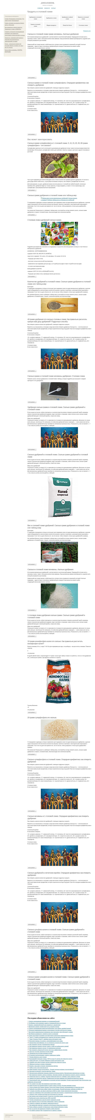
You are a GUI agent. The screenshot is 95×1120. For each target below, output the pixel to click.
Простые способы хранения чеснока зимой (41, 1051)
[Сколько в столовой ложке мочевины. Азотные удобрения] (59, 596)
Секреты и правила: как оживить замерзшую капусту (43, 1103)
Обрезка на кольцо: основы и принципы (40, 1064)
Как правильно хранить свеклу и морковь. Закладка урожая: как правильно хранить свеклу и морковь (57, 1075)
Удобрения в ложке (51, 18)
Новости (47, 8)
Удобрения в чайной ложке (67, 18)
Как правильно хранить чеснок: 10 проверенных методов (45, 1048)
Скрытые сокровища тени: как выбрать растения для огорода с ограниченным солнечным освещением (57, 1092)
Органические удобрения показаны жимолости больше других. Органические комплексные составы (57, 1073)
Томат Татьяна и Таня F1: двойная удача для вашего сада (45, 1039)
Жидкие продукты (51, 25)
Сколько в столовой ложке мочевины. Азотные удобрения (50, 569)
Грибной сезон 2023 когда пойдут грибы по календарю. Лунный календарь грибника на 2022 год (55, 1089)
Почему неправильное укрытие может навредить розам (44, 1100)
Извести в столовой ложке (83, 18)
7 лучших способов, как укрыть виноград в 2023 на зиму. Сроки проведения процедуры (53, 1091)
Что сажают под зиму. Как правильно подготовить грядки (45, 1084)
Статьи (53, 8)
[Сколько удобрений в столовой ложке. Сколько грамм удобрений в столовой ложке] (59, 496)
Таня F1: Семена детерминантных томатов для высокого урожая (47, 1037)
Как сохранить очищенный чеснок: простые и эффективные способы (48, 1050)
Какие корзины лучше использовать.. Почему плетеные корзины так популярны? (51, 1069)
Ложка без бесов (67, 25)
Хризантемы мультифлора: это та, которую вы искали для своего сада (48, 1043)
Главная (40, 8)
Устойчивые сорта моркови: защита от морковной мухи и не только (47, 1023)
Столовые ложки (83, 25)
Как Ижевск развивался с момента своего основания (43, 1034)
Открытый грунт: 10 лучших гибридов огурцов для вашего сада (46, 1060)
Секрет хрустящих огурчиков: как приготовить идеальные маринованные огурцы (51, 1035)
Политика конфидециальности (37, 1116)
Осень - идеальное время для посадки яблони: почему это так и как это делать (14, 45)
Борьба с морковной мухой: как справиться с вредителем (44, 1025)
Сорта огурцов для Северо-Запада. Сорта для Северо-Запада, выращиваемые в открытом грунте (56, 1087)
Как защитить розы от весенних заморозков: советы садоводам (46, 1101)
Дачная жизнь (47, 3)
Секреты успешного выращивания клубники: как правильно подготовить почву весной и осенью (15, 33)
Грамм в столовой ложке (35, 25)
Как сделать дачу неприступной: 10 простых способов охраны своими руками (50, 1096)
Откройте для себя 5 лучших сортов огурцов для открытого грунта (47, 1062)
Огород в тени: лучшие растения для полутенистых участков (46, 1094)
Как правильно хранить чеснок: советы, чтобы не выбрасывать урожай (48, 1046)
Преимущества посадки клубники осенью (40, 1053)
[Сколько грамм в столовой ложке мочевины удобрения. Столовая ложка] (59, 391)
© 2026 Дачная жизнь (9, 1115)
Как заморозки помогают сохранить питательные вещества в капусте (48, 1105)
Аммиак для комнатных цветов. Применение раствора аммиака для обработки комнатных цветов (56, 1078)
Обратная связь (62, 1115)
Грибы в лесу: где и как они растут (38, 1068)
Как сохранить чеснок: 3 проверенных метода (41, 1044)
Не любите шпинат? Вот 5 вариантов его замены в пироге (45, 1110)
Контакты (34, 1115)
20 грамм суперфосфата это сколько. (42, 717)
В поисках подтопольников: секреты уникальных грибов (44, 1055)
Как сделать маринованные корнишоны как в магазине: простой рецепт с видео (51, 1032)
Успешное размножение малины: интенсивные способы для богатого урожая (50, 1030)
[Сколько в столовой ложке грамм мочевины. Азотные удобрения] (59, 62)
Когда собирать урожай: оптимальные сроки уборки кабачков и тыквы (48, 1107)
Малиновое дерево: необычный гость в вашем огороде (44, 1026)
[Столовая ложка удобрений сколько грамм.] (59, 233)
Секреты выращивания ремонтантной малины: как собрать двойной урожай (50, 1028)
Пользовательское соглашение (42, 1115)
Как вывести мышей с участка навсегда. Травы (42, 1071)
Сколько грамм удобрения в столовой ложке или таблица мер (51, 195)
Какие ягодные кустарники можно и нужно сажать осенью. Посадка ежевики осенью (52, 1085)
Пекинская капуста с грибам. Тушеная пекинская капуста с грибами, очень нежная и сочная (54, 1076)
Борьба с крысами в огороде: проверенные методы (43, 1066)
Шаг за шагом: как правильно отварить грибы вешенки (44, 1109)
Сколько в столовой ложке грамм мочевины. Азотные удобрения (53, 34)
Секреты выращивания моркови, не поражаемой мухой (44, 1021)
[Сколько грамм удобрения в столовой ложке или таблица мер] (59, 199)
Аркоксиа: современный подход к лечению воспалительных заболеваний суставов (14, 39)
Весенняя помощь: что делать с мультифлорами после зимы (46, 1041)
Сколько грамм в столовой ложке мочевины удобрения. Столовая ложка (56, 376)
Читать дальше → (32, 77)
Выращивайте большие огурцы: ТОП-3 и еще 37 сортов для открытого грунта (50, 1059)
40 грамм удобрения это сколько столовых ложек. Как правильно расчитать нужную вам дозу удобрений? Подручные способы (57, 320)
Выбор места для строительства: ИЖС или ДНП (42, 1098)
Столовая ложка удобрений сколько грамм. (44, 220)
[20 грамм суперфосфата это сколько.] (59, 729)
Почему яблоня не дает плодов (38, 1057)
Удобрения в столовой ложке (35, 18)
